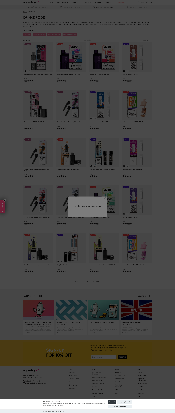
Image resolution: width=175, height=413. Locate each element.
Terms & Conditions (58, 411)
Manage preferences (120, 406)
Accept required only (124, 402)
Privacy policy (47, 411)
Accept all (112, 402)
